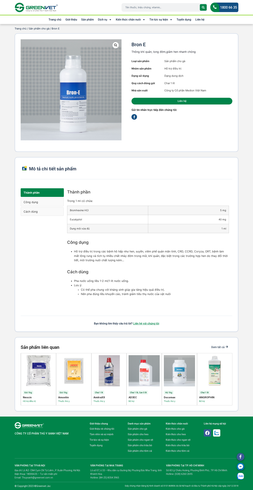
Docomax (169, 397)
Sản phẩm (87, 19)
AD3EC (133, 397)
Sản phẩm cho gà (39, 28)
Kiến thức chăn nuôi (128, 19)
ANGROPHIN (206, 397)
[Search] (203, 7)
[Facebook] (207, 433)
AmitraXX (99, 397)
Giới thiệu (71, 19)
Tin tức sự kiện (158, 19)
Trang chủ (55, 19)
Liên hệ (199, 19)
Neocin (27, 397)
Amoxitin (63, 397)
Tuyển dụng (184, 19)
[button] (116, 45)
